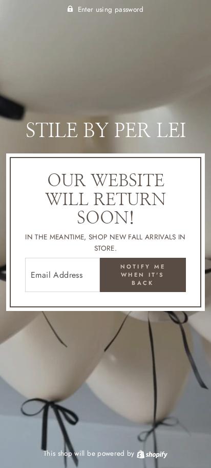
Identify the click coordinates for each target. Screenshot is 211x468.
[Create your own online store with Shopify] (152, 453)
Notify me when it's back (143, 274)
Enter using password (111, 9)
